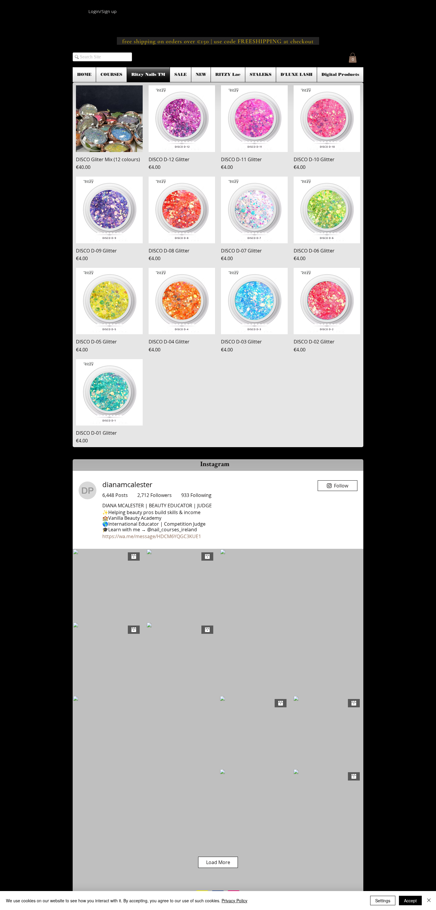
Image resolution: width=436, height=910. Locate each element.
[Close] (428, 900)
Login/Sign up (102, 11)
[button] (353, 58)
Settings (382, 900)
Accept (410, 900)
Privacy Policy (234, 900)
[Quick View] (109, 118)
